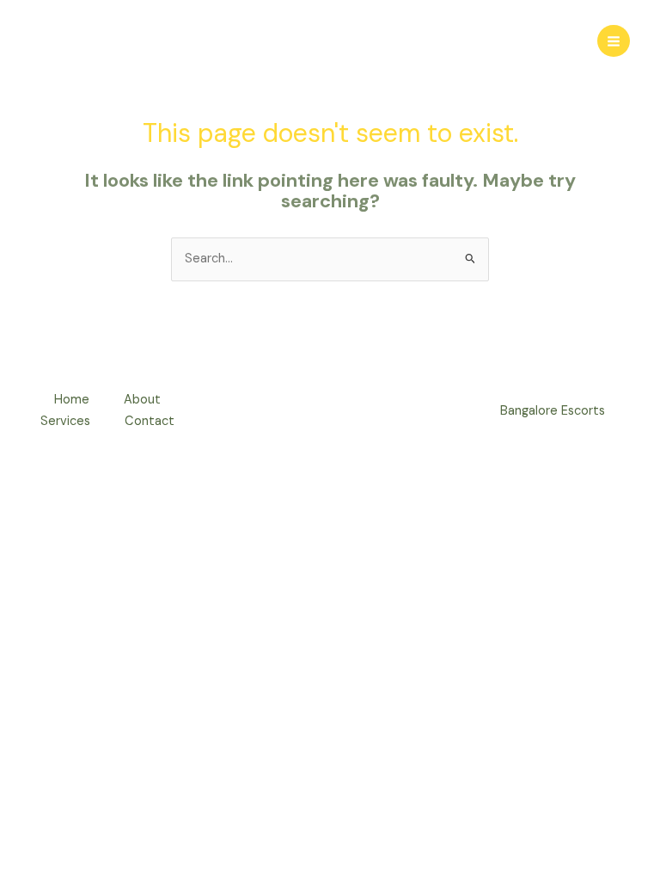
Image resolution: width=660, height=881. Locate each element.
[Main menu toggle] (613, 41)
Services (65, 421)
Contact (149, 421)
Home (71, 399)
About (142, 399)
